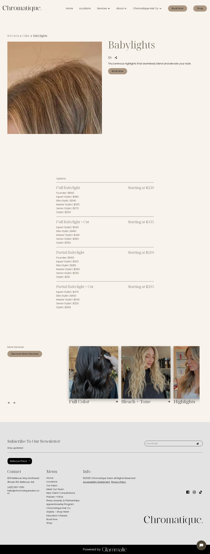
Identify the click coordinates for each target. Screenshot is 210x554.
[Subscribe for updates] (197, 443)
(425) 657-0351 (15, 487)
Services (13, 35)
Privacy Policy (118, 482)
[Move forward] (15, 402)
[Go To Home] (22, 8)
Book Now (177, 8)
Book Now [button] (117, 71)
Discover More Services (24, 354)
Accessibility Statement (96, 482)
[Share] (116, 57)
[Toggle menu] (108, 8)
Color (26, 35)
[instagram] (194, 492)
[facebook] (188, 492)
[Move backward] (9, 402)
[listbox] (121, 8)
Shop (200, 8)
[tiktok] (201, 492)
